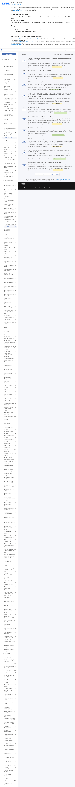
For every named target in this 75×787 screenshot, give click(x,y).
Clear (15, 63)
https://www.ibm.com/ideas (34, 38)
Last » (57, 174)
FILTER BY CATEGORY (8, 63)
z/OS (47, 67)
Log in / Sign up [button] (68, 50)
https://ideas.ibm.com (28, 41)
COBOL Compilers (41, 67)
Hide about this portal (16, 4)
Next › (52, 174)
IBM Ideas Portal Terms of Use (63, 179)
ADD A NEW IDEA (9, 54)
